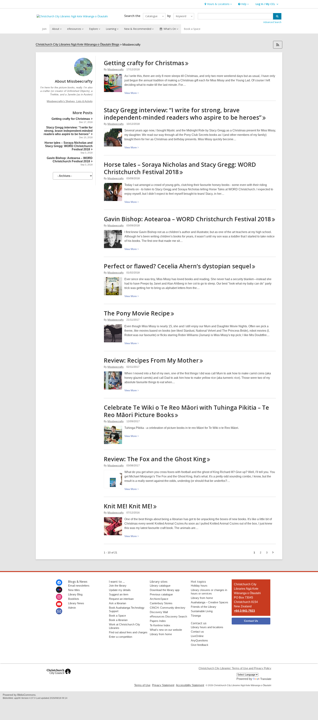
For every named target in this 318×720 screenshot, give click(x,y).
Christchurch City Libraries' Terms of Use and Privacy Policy (235, 668)
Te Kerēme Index (160, 625)
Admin (72, 607)
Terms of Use (142, 685)
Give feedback (199, 644)
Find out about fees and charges (128, 632)
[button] (218, 4)
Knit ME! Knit (128, 506)
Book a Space (192, 29)
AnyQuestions (199, 640)
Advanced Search (272, 22)
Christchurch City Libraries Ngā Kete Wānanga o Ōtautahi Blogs (77, 44)
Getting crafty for (71, 118)
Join (44, 29)
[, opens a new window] (59, 676)
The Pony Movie (137, 313)
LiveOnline (197, 636)
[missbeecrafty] (83, 75)
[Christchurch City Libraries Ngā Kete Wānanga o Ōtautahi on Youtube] (59, 604)
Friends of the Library (203, 606)
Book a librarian (118, 620)
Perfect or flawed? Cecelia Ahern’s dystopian (177, 266)
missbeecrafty (115, 69)
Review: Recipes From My (151, 360)
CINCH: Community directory (167, 607)
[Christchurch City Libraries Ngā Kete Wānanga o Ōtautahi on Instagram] (59, 597)
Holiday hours (199, 585)
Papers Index (158, 620)
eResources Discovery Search (168, 616)
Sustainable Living (202, 611)
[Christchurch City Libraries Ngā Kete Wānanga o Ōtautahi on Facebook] (59, 582)
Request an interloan (121, 598)
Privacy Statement (163, 685)
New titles (74, 590)
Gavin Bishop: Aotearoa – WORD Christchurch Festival (70, 159)
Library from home (161, 634)
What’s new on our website (166, 629)
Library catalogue (160, 585)
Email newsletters (78, 585)
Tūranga (196, 615)
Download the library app (164, 590)
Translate (265, 678)
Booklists (73, 598)
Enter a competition (120, 636)
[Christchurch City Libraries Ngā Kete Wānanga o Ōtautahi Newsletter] (59, 611)
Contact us (197, 631)
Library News (76, 603)
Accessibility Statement (190, 685)
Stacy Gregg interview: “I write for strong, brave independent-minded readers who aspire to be (68, 131)
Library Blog (75, 594)
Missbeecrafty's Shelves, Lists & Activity (70, 101)
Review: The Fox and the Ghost (155, 459)
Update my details (120, 590)
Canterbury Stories (161, 603)
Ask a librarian (117, 603)
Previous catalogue (161, 594)
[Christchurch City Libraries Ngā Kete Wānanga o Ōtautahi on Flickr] (59, 590)
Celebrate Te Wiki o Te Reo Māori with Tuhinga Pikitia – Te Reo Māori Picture (186, 411)
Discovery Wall (159, 612)
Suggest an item (118, 594)
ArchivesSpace (159, 598)
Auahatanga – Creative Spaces (209, 602)
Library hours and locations (207, 627)
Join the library (117, 585)
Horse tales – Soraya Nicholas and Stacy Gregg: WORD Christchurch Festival (69, 146)
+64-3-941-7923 (244, 610)
